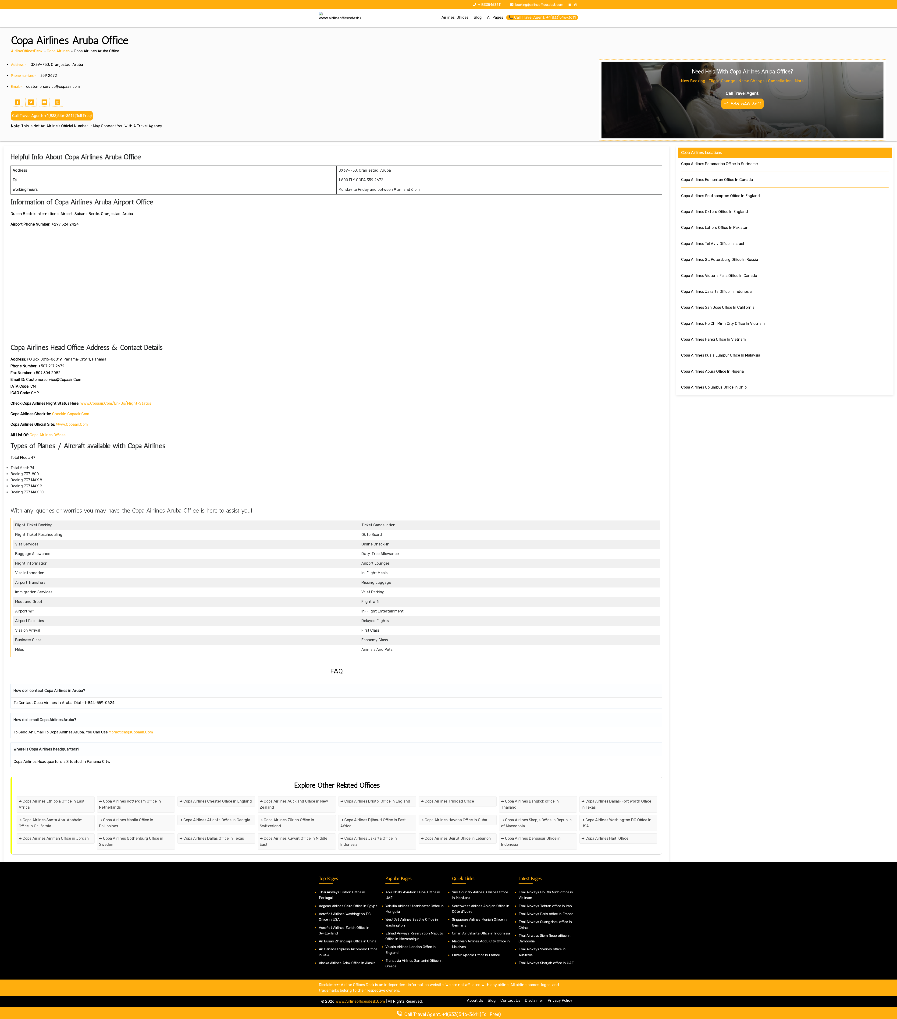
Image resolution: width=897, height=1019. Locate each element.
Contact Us (510, 1000)
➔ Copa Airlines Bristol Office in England (375, 801)
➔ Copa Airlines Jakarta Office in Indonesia (368, 841)
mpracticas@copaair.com (131, 732)
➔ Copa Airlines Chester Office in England (215, 801)
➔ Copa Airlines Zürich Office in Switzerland (287, 823)
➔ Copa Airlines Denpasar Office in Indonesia (531, 841)
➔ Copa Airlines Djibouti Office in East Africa (373, 823)
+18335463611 (489, 5)
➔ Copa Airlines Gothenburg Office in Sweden (131, 841)
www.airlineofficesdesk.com (360, 1001)
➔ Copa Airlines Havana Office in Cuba (454, 820)
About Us (475, 1000)
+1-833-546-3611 (742, 103)
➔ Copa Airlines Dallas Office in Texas (211, 838)
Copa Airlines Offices (47, 435)
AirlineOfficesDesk (27, 51)
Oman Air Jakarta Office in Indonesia (481, 933)
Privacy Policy (560, 1000)
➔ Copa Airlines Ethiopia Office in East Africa (52, 804)
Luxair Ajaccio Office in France (476, 955)
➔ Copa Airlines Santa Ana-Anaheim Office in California (50, 823)
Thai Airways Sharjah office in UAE (546, 963)
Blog (492, 1000)
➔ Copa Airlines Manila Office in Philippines (126, 823)
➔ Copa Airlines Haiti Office (604, 838)
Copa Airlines (58, 51)
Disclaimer (534, 1000)
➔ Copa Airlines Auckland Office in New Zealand (294, 804)
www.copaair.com (72, 424)
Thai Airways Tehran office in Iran (545, 906)
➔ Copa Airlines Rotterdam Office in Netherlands (130, 804)
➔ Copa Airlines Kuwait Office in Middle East (293, 841)
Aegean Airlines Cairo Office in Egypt (348, 906)
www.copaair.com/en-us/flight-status (115, 403)
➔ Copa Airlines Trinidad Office (447, 801)
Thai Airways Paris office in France (546, 914)
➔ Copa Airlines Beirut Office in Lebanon (456, 838)
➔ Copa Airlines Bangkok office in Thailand (530, 804)
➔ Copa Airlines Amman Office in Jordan (54, 838)
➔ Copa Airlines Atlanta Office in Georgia (214, 820)
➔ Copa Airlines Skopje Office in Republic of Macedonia (536, 823)
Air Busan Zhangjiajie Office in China (347, 941)
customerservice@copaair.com (53, 86)
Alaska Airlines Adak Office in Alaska (347, 963)
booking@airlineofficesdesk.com (539, 5)
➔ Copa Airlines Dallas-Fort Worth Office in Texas (616, 804)
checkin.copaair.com (70, 414)
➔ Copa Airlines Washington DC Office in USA (616, 823)
